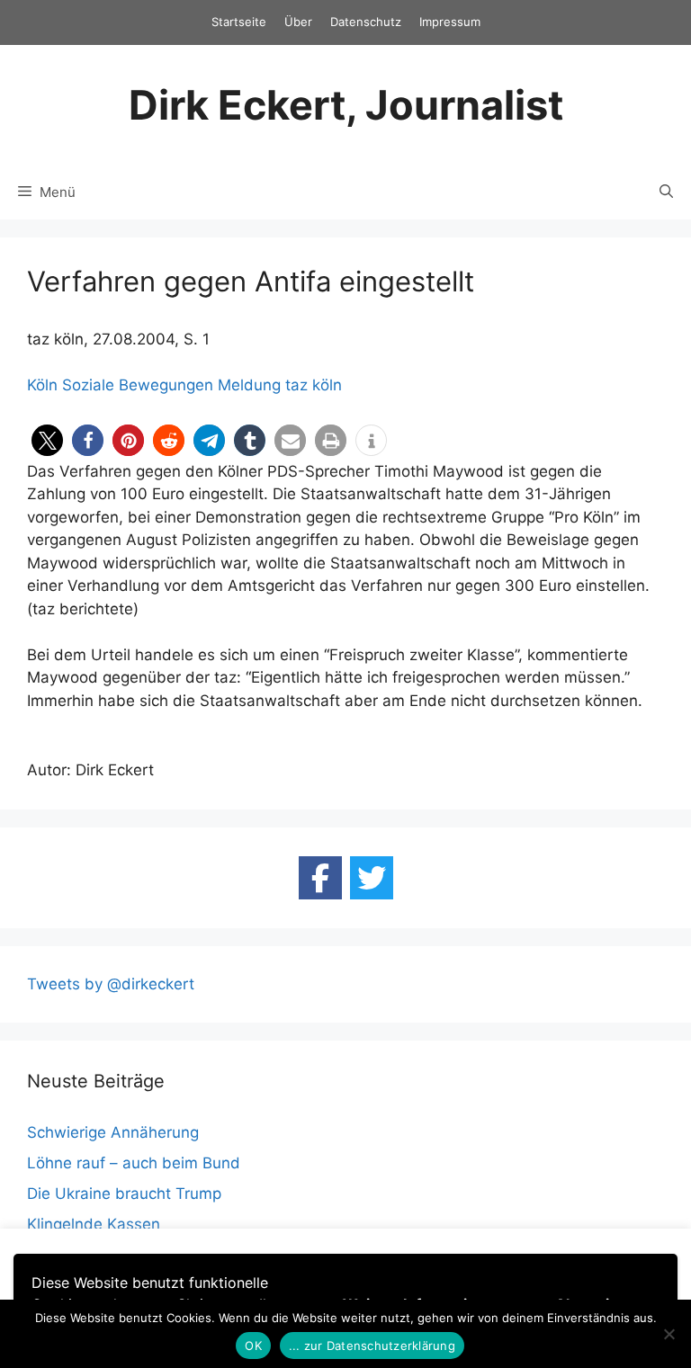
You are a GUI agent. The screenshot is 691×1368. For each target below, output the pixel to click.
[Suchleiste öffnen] (666, 192)
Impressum (449, 21)
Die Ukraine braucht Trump (124, 1194)
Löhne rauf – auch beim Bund (133, 1163)
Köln (42, 385)
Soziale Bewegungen (137, 385)
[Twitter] (371, 877)
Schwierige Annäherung (113, 1132)
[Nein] (669, 1334)
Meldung (249, 385)
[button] (47, 440)
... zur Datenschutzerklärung (372, 1345)
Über (298, 21)
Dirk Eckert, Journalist (346, 105)
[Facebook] (320, 877)
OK (253, 1345)
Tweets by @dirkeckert (110, 984)
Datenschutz (365, 21)
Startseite (238, 21)
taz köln (313, 385)
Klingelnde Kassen (93, 1224)
